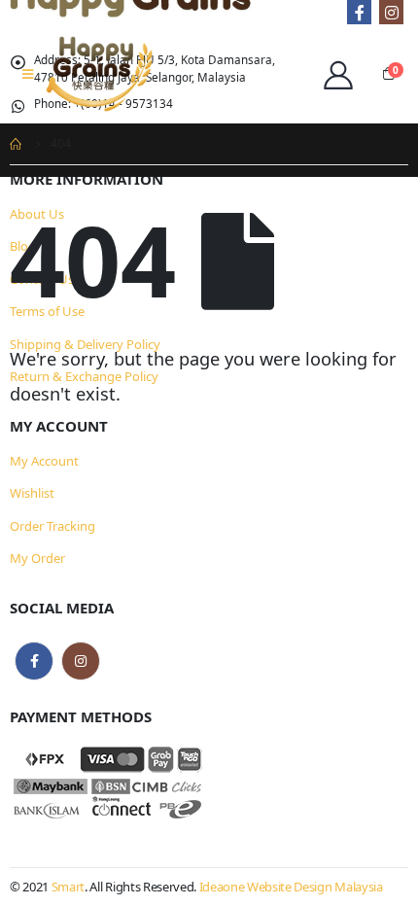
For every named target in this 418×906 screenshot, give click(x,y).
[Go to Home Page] (16, 144)
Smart (68, 886)
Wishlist (32, 493)
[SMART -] (99, 74)
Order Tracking (52, 526)
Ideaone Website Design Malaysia (291, 886)
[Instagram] (391, 12)
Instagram (80, 661)
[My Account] (338, 73)
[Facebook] (359, 12)
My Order (37, 558)
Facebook (34, 661)
